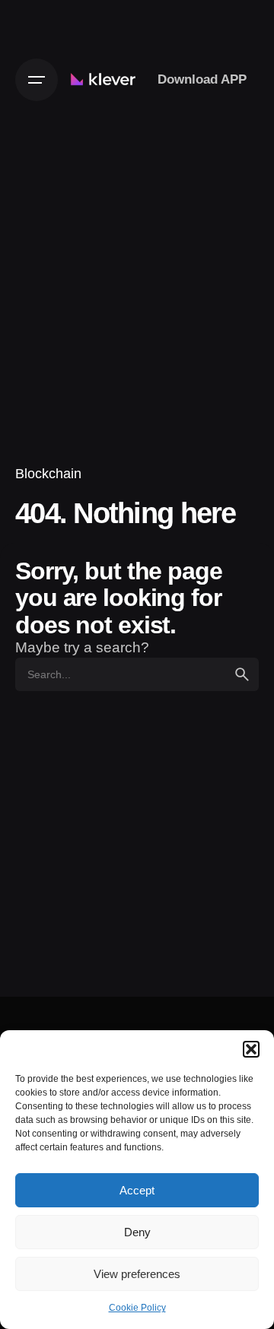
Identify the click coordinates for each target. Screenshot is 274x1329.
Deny (137, 1232)
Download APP (202, 79)
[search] (242, 674)
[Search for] (137, 674)
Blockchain (48, 473)
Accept (137, 1190)
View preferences (137, 1273)
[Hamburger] (36, 80)
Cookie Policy (137, 1307)
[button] (251, 1049)
